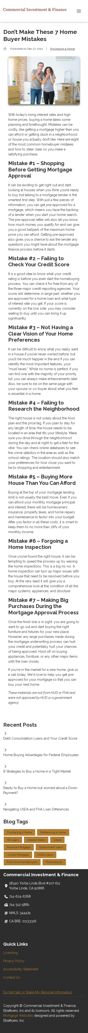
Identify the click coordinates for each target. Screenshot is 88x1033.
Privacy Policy (13, 961)
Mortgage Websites (18, 1015)
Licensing (10, 953)
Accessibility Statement (20, 969)
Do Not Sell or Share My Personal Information (37, 992)
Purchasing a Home (62, 48)
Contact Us (11, 977)
